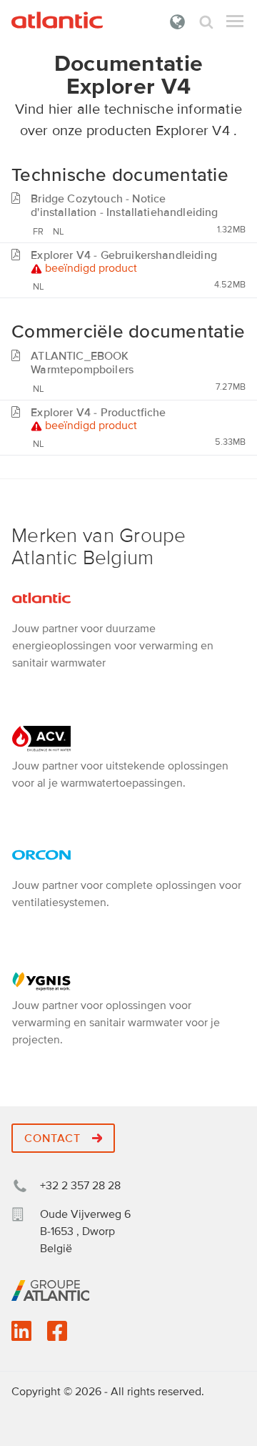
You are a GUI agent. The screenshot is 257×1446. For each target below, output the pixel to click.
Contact (54, 1138)
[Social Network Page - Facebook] (57, 1336)
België (178, 21)
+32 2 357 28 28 (80, 1186)
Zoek (206, 22)
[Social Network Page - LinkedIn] (21, 1336)
